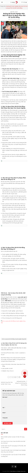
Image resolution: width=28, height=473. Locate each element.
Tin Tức (16, 11)
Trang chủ (2, 6)
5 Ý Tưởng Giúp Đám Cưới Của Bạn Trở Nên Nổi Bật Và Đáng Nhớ (13, 455)
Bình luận (5, 397)
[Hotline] (24, 373)
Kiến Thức (12, 11)
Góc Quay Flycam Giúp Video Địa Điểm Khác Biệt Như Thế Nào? (13, 442)
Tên (4, 407)
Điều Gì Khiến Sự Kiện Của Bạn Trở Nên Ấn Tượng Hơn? (12, 437)
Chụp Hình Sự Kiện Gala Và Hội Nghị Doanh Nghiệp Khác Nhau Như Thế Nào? (13, 451)
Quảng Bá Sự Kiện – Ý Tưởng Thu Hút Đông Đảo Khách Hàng (21, 383)
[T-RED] (14, 2)
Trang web (5, 417)
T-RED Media (4, 293)
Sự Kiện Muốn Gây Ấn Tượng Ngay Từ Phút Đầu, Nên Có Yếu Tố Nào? (13, 446)
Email (4, 412)
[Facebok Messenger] (24, 376)
